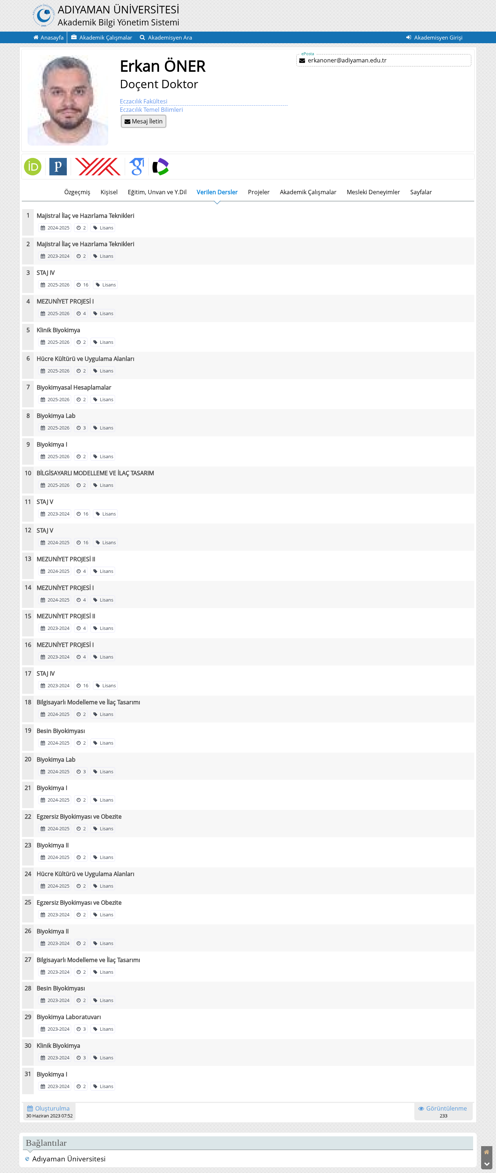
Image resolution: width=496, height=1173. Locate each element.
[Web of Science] (158, 166)
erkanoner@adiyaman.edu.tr (347, 60)
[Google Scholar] (135, 166)
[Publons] (56, 166)
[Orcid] (32, 173)
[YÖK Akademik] (95, 166)
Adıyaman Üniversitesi (69, 1159)
